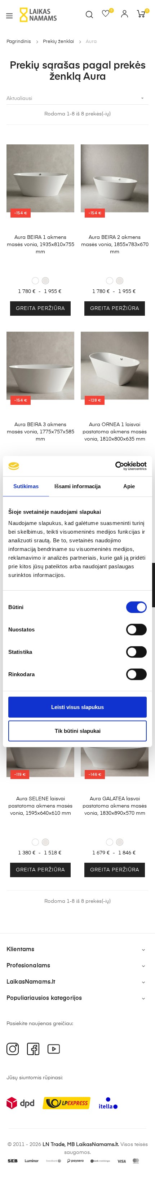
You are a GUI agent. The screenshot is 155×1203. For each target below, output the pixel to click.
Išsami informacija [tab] (77, 486)
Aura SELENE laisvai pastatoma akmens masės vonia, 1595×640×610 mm (40, 806)
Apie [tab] (129, 486)
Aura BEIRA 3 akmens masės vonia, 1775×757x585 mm (40, 432)
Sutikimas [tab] (26, 486)
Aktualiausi (75, 98)
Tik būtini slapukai (78, 730)
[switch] (136, 629)
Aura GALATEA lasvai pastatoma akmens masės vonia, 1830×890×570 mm (115, 806)
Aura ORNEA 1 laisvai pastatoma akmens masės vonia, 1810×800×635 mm (115, 432)
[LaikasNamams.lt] (38, 14)
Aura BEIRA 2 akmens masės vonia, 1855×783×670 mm (115, 244)
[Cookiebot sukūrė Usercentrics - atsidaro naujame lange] (115, 466)
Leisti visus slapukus (77, 707)
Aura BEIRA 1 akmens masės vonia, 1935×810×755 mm (40, 244)
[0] (108, 15)
